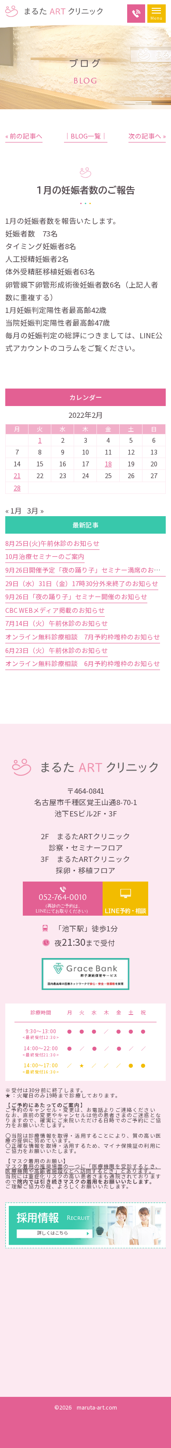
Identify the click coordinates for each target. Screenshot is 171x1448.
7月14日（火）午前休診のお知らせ (56, 623)
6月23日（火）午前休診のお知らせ (56, 650)
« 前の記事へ (24, 135)
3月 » (35, 510)
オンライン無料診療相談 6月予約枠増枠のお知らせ (82, 663)
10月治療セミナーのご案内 (45, 556)
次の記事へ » (147, 135)
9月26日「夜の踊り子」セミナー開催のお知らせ (76, 596)
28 (17, 487)
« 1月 (13, 510)
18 (108, 463)
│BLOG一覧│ (85, 135)
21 (17, 475)
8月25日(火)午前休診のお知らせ (52, 543)
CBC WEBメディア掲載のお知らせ (55, 610)
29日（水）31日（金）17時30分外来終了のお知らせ (81, 583)
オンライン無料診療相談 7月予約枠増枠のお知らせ (82, 636)
